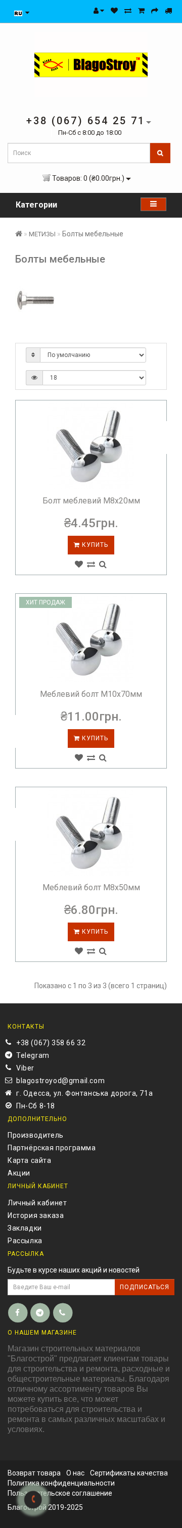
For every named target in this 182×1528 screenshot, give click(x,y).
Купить (94, 544)
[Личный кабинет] (99, 11)
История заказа (36, 1215)
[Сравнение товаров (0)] (127, 11)
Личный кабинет (37, 1203)
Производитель (36, 1135)
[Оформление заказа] (154, 11)
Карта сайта (30, 1160)
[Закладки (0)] (114, 11)
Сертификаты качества (129, 1473)
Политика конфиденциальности (61, 1483)
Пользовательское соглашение (60, 1493)
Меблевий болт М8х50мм (91, 887)
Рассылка (25, 1241)
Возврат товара (34, 1473)
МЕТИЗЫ (42, 234)
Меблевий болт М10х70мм (91, 694)
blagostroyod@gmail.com (60, 1081)
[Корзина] (141, 11)
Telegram (33, 1055)
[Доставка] (168, 11)
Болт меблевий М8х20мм (91, 500)
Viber (25, 1068)
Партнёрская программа (52, 1148)
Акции (19, 1173)
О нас (75, 1473)
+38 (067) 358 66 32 (50, 1043)
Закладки (25, 1228)
